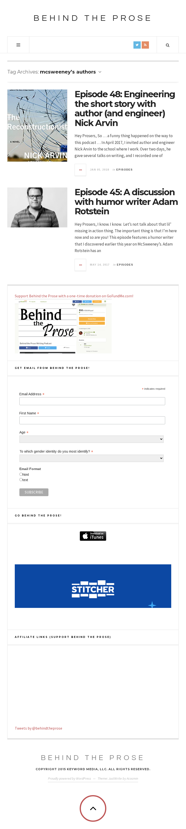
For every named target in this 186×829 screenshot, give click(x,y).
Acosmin (132, 778)
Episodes (124, 169)
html (26, 475)
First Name (29, 413)
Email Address (31, 394)
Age (23, 432)
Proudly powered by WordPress (69, 778)
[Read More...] (80, 170)
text (25, 480)
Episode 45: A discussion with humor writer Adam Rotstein (126, 202)
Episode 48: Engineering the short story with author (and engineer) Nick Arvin (125, 108)
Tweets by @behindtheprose (38, 728)
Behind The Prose (93, 758)
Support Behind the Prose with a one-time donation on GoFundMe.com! (74, 295)
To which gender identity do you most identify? (56, 451)
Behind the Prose (93, 18)
